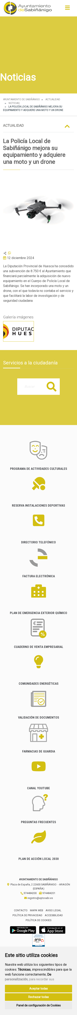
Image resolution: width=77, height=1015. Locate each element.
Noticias (14, 103)
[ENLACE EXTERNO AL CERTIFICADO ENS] (38, 941)
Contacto (21, 910)
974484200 (30, 893)
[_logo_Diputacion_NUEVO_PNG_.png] (18, 331)
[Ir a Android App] (23, 929)
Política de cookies (38, 920)
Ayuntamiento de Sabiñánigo (21, 99)
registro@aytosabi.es (40, 898)
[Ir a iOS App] (52, 929)
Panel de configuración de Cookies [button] (38, 1005)
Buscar (51, 386)
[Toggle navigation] (67, 9)
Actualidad (52, 99)
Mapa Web (36, 910)
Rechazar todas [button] (38, 997)
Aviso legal (53, 910)
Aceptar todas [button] (38, 988)
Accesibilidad (54, 915)
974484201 (48, 893)
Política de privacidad (27, 915)
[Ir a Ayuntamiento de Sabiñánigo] (28, 8)
